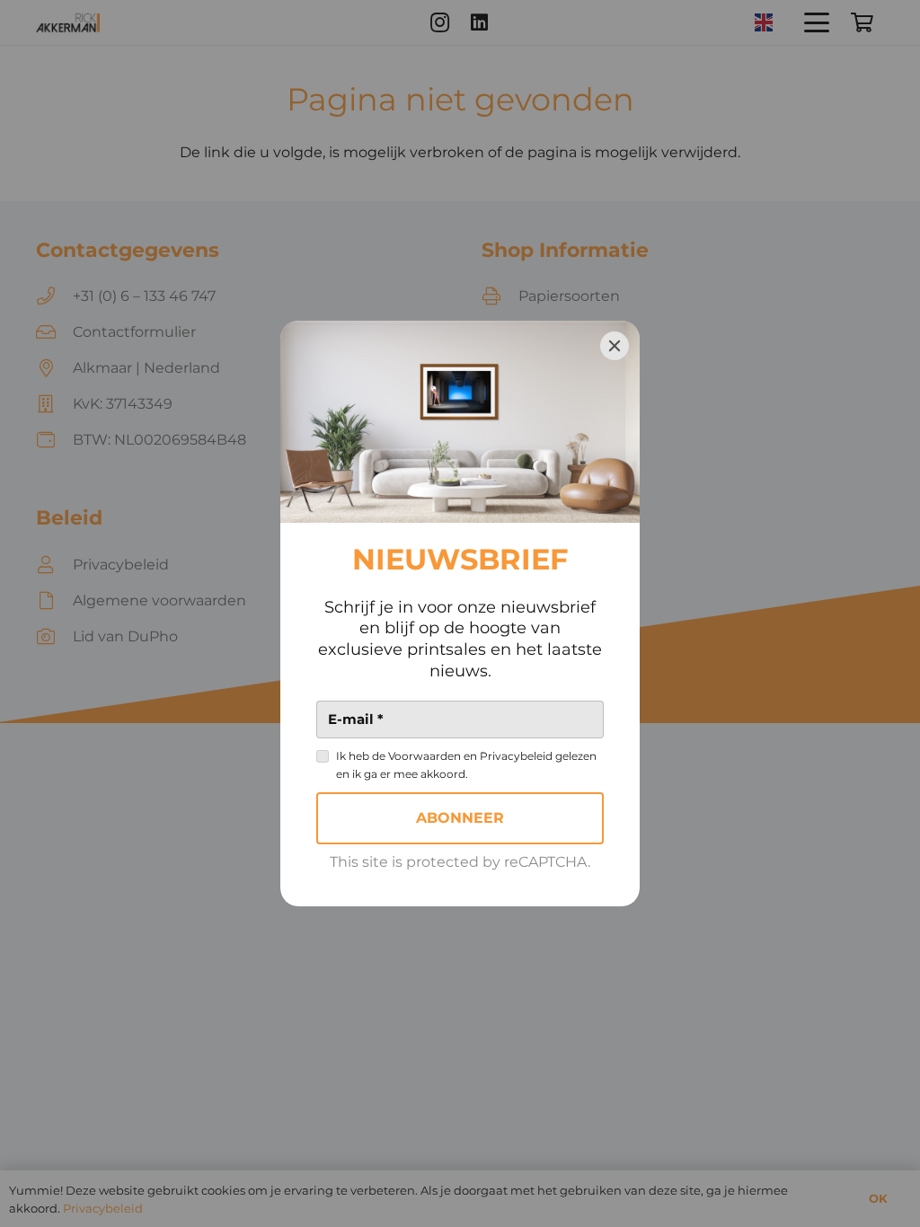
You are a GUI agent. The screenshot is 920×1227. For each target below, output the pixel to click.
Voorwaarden (424, 756)
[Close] (614, 345)
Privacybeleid (516, 756)
